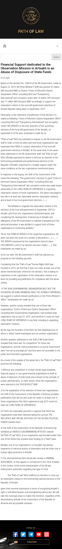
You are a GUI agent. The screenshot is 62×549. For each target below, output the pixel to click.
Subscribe (32, 542)
